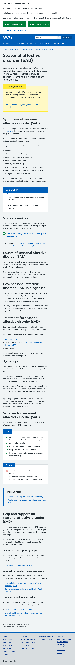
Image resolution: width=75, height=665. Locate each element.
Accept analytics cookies (14, 24)
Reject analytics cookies (39, 24)
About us (60, 637)
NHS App (24, 637)
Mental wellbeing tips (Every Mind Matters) (25, 497)
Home (5, 49)
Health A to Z (7, 43)
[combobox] (46, 37)
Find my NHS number (28, 639)
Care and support (58, 43)
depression (8, 131)
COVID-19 (6, 654)
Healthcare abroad (27, 648)
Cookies (59, 653)
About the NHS (26, 645)
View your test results (28, 642)
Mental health (27, 49)
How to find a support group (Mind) (19, 565)
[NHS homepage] (7, 37)
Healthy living (31, 43)
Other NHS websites (45, 639)
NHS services (19, 43)
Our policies (61, 650)
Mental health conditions (44, 49)
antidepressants (11, 339)
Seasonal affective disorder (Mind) (18, 610)
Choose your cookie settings (14, 30)
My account (67, 37)
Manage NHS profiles (46, 637)
